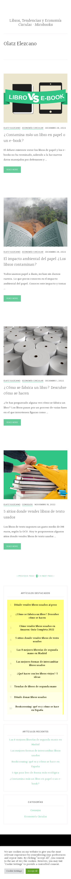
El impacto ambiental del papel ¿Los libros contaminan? (35, 262)
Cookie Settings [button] (14, 871)
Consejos (27, 504)
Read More (12, 169)
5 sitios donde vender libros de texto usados (34, 514)
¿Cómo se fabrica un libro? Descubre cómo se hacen (35, 390)
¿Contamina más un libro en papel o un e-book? (34, 138)
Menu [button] (36, 7)
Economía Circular (32, 128)
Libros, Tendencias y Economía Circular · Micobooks (35, 22)
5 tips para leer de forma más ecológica (35, 773)
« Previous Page (25, 576)
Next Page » (48, 576)
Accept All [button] (32, 871)
